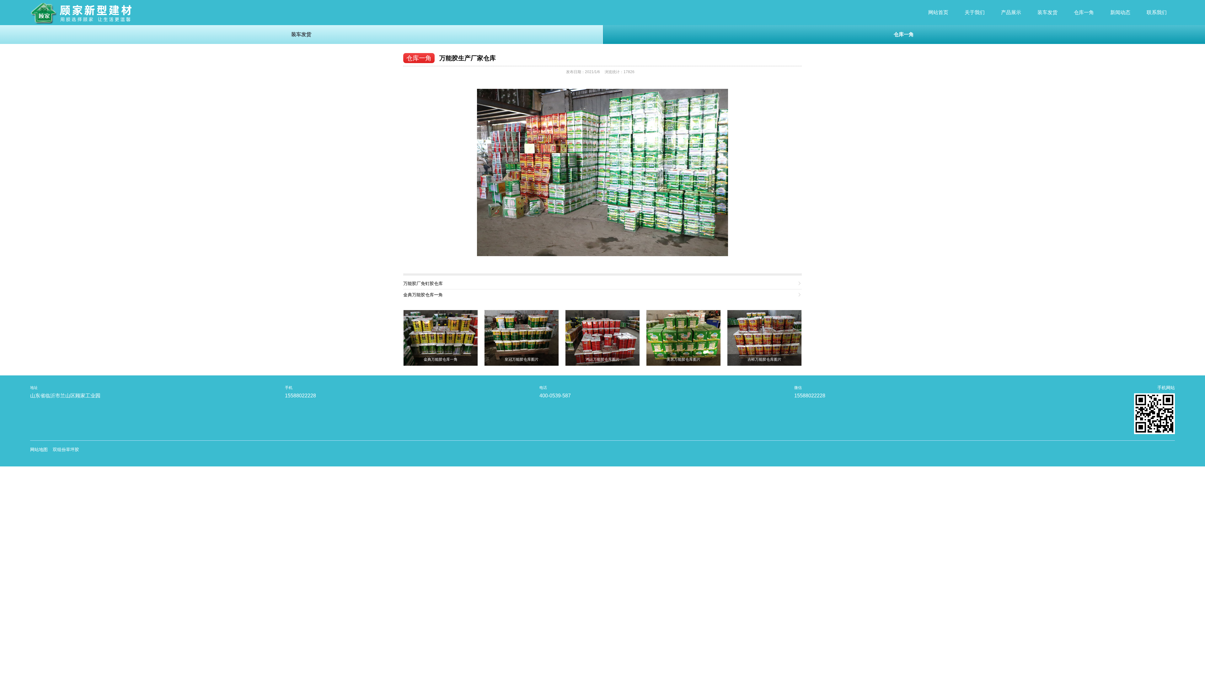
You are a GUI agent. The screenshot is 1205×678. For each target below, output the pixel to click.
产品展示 (1011, 12)
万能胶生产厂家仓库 (467, 58)
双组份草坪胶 (66, 449)
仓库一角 (1084, 12)
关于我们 (975, 12)
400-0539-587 (555, 395)
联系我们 (1157, 12)
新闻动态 (1120, 12)
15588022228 (300, 395)
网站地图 (39, 449)
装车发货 (1047, 12)
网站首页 (938, 12)
